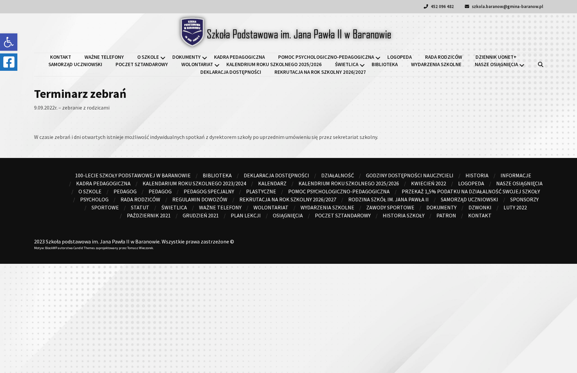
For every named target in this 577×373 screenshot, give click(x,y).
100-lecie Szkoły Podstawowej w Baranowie (133, 175)
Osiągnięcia (288, 215)
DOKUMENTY (186, 57)
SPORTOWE (105, 207)
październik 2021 (149, 215)
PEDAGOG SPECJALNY (209, 191)
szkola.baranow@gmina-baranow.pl (507, 6)
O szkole (148, 57)
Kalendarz (272, 183)
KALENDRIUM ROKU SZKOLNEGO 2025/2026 (274, 64)
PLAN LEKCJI (246, 215)
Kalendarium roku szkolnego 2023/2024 (194, 183)
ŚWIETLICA (346, 64)
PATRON (446, 215)
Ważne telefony (104, 57)
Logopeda (399, 57)
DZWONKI (480, 207)
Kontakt (60, 57)
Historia (477, 175)
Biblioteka (385, 64)
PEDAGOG (160, 191)
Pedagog (125, 191)
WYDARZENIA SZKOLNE (436, 64)
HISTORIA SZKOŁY (403, 215)
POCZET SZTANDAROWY (142, 64)
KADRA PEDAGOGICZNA (239, 57)
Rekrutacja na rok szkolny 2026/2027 (320, 72)
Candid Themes (84, 248)
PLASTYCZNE (261, 191)
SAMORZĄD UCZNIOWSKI (75, 64)
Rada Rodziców (443, 57)
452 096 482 (442, 6)
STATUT (140, 207)
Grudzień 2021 (201, 215)
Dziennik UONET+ (496, 57)
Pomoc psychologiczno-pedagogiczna (326, 57)
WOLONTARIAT (197, 64)
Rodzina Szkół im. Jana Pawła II (388, 199)
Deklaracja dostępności (230, 72)
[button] (8, 42)
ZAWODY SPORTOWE (390, 207)
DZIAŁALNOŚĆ (337, 175)
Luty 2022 (515, 207)
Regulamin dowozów (199, 199)
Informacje (516, 175)
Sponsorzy (524, 199)
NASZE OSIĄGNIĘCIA (496, 64)
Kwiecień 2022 (428, 183)
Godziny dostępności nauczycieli (409, 175)
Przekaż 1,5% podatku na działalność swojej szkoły (471, 191)
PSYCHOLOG (94, 199)
